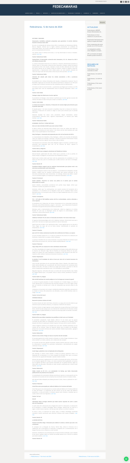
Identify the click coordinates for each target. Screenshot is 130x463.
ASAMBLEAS (86, 13)
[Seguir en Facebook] (121, 2)
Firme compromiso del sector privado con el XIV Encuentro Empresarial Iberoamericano (95, 45)
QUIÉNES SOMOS (29, 13)
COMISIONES (95, 13)
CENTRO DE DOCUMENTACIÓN (58, 13)
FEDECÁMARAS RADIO (101, 1)
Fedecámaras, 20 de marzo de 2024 (94, 88)
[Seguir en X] (123, 2)
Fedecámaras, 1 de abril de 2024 (94, 79)
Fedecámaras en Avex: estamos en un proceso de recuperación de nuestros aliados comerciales (94, 35)
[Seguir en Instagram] (126, 2)
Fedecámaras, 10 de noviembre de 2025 (92, 69)
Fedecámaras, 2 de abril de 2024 (94, 74)
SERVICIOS (45, 13)
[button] (126, 459)
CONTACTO (102, 13)
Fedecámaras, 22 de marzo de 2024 (94, 84)
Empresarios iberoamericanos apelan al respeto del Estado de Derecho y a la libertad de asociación (95, 40)
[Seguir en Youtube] (128, 2)
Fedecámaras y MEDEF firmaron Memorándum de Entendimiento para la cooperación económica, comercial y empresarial (94, 31)
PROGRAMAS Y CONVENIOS (74, 13)
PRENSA (38, 13)
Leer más (39, 54)
